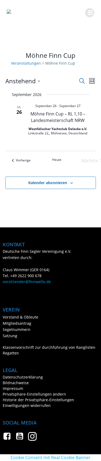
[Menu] (89, 12)
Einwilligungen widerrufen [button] (27, 405)
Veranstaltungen (26, 63)
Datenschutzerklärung (23, 377)
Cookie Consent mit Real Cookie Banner (50, 457)
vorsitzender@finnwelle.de (27, 281)
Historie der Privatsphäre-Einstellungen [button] (38, 399)
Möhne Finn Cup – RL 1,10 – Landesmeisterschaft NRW (57, 117)
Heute (56, 160)
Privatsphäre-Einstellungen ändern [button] (34, 394)
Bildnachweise (16, 382)
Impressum (13, 388)
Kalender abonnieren (47, 182)
